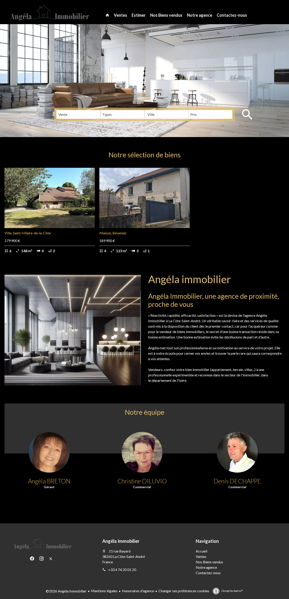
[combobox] (78, 114)
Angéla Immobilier (121, 541)
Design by (232, 590)
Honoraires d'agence (138, 591)
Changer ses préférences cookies (183, 591)
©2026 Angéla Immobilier (66, 591)
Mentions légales (104, 591)
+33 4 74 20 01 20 (122, 569)
